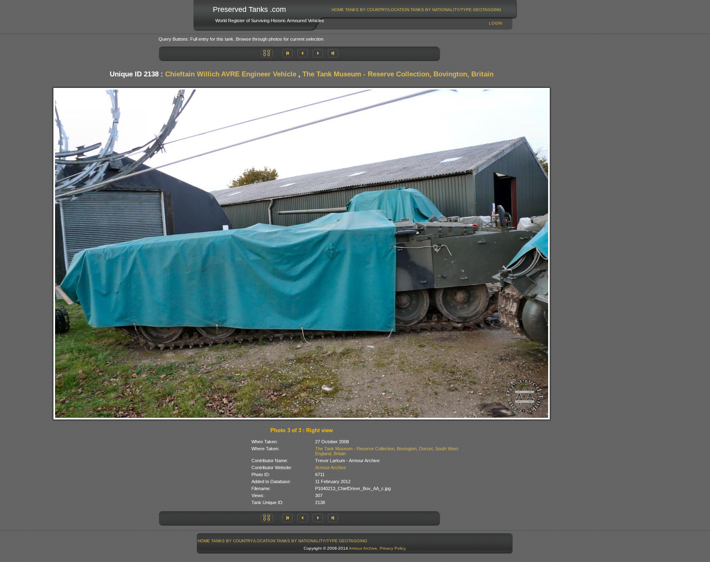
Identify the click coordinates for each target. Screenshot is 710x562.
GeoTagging (487, 9)
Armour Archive (330, 467)
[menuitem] (338, 9)
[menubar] (416, 9)
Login (495, 23)
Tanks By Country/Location (377, 9)
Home (338, 9)
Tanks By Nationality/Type (441, 9)
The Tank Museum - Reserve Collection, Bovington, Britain (397, 74)
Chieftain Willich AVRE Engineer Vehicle (230, 74)
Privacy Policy (392, 548)
